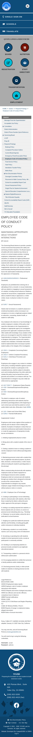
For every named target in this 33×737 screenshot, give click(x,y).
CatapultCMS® (20, 731)
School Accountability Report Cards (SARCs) (17, 200)
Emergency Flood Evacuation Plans (16, 156)
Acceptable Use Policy (11, 123)
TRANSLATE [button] (12, 31)
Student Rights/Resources (13, 194)
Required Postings (21, 108)
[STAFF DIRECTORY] (25, 62)
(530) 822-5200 (13, 694)
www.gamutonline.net (14, 632)
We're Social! (8, 209)
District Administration (10, 129)
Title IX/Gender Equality (12, 197)
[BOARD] (8, 47)
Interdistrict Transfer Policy (13, 167)
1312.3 (5, 354)
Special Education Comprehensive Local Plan (18, 191)
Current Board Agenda (12, 153)
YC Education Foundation (12, 212)
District (11, 108)
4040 (4, 492)
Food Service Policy (11, 162)
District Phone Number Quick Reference (16, 132)
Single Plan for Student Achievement (16, 188)
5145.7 (5, 304)
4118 (4, 387)
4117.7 (5, 385)
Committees (8, 126)
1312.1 (5, 350)
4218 (4, 392)
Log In (17, 733)
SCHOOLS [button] (11, 24)
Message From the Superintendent (14, 120)
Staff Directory (8, 206)
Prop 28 (6, 141)
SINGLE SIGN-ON (13, 17)
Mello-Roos (8, 170)
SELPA (6, 203)
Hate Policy (8, 164)
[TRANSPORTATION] (16, 80)
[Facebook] (16, 706)
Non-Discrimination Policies (13, 173)
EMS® (30, 731)
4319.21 (16, 278)
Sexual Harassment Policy (13, 185)
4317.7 (10, 385)
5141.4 (5, 357)
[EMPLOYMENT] (16, 95)
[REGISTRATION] (8, 62)
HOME (5, 108)
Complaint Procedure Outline (14, 150)
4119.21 (5, 278)
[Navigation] (27, 6)
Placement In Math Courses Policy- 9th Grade (18, 179)
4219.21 (11, 278)
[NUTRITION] (25, 47)
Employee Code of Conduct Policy (13, 111)
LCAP (6, 138)
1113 (4, 411)
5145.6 (5, 413)
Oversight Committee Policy (13, 176)
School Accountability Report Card (15, 182)
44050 (28, 407)
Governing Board (9, 135)
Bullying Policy (9, 147)
